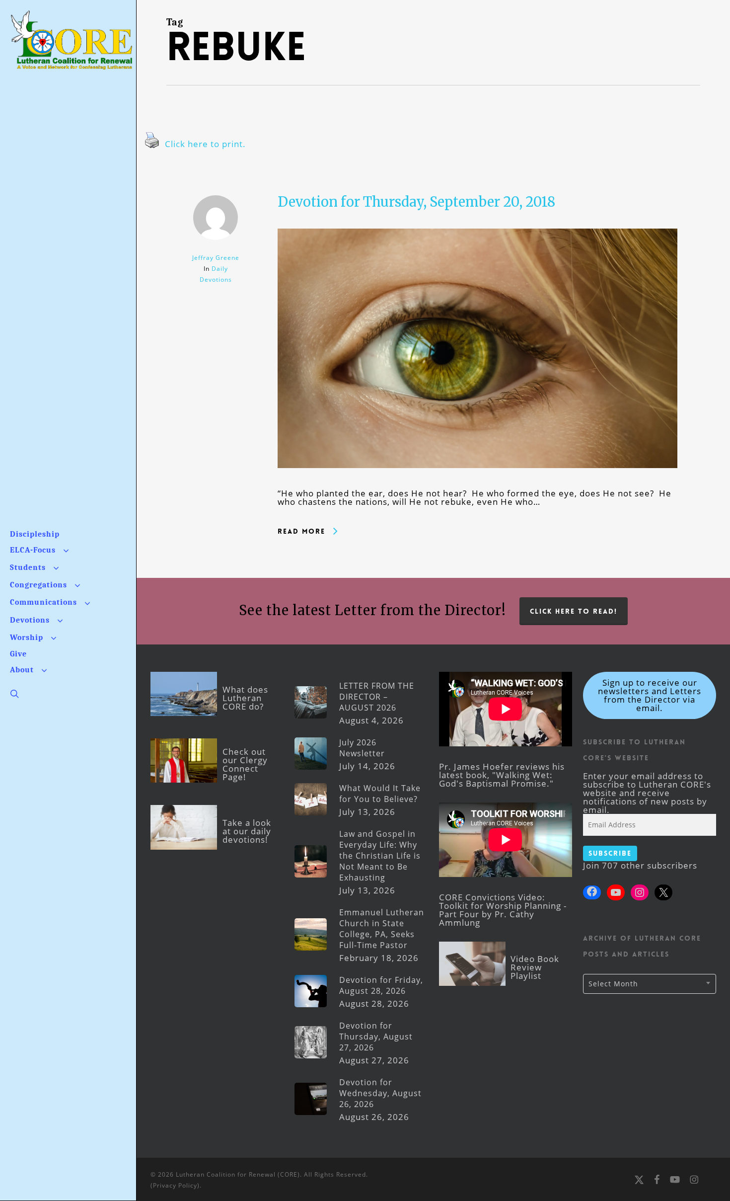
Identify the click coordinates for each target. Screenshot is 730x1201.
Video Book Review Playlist (535, 967)
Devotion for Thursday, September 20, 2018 (416, 201)
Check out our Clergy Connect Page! (245, 764)
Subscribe (610, 853)
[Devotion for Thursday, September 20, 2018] (477, 484)
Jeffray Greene (215, 257)
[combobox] (649, 984)
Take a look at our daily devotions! (246, 831)
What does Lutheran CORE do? (245, 698)
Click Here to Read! (573, 611)
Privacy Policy (175, 1185)
